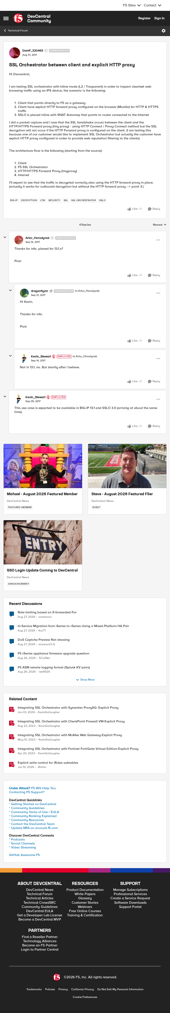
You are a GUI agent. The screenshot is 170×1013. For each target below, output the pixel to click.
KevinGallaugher (49, 712)
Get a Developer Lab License (39, 915)
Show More (87, 679)
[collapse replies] (5, 237)
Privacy (63, 989)
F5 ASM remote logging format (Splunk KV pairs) (54, 667)
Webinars (85, 907)
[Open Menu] (163, 31)
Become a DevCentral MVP (39, 919)
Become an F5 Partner (39, 945)
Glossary (85, 898)
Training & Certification (85, 915)
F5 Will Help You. (32, 788)
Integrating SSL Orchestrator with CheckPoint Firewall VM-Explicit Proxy (71, 721)
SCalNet (44, 658)
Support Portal (130, 907)
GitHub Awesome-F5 (24, 855)
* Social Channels (22, 843)
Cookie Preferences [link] (85, 997)
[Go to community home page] (32, 18)
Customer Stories (85, 903)
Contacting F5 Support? (26, 792)
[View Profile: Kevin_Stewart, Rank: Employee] (24, 358)
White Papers (85, 894)
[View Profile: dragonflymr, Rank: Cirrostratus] (24, 293)
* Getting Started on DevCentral (32, 804)
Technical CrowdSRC (39, 903)
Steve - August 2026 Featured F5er (122, 494)
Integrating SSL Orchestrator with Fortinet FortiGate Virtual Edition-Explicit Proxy (78, 749)
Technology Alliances (39, 941)
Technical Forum (18, 30)
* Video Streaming (22, 847)
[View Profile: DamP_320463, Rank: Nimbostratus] (14, 52)
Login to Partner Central (39, 950)
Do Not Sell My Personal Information (120, 989)
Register (144, 18)
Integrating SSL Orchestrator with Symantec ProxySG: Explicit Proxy (68, 708)
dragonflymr (39, 291)
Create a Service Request (130, 898)
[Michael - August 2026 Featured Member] (43, 466)
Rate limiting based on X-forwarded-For (47, 612)
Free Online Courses (85, 911)
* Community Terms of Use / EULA (34, 812)
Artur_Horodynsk (37, 238)
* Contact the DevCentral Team (32, 824)
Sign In (159, 18)
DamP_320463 (32, 50)
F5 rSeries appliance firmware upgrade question (53, 653)
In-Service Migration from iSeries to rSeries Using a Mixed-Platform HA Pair (73, 626)
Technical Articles (39, 898)
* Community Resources (26, 820)
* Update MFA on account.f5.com (33, 828)
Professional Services (130, 894)
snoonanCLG (47, 644)
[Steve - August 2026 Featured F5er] (127, 466)
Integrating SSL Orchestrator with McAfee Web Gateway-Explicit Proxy (70, 735)
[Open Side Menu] (6, 18)
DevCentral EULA (39, 911)
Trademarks (34, 989)
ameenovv (45, 617)
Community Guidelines (40, 907)
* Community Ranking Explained (33, 816)
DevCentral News (18, 501)
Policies (50, 989)
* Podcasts (17, 839)
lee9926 (44, 671)
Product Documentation (85, 890)
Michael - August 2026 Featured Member (42, 494)
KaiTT (42, 630)
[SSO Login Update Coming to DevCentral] (43, 542)
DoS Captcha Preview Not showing (44, 640)
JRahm (41, 767)
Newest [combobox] (160, 225)
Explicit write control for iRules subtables (48, 763)
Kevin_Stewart (41, 356)
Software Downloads (130, 903)
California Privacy (82, 989)
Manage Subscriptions (130, 890)
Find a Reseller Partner (40, 937)
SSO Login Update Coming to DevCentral (42, 570)
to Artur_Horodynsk (87, 291)
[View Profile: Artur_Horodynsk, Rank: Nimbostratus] (18, 240)
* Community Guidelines (26, 808)
